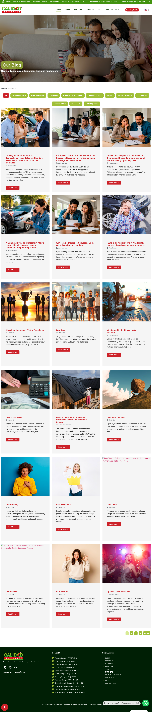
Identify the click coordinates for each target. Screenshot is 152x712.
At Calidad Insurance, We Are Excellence (25, 330)
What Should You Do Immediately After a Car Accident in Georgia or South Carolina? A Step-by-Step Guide (25, 245)
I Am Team (61, 330)
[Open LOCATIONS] (84, 10)
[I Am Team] (76, 301)
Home (3, 88)
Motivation (75, 104)
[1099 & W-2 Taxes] (25, 389)
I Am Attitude (62, 592)
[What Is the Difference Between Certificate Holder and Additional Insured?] (76, 389)
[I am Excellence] (76, 476)
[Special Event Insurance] (126, 563)
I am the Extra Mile (116, 417)
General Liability (94, 95)
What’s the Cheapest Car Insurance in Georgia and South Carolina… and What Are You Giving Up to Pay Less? (126, 158)
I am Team (112, 504)
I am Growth (11, 592)
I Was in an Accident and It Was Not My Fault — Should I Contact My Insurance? (126, 244)
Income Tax (142, 95)
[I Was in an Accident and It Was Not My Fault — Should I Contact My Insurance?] (126, 214)
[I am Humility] (25, 476)
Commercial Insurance (72, 95)
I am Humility (12, 504)
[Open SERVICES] (71, 10)
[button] (145, 703)
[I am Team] (126, 476)
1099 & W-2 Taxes (14, 417)
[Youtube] (15, 667)
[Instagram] (10, 667)
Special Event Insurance (118, 592)
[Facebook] (5, 667)
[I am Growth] (25, 563)
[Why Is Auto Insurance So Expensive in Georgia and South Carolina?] (76, 214)
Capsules (54, 95)
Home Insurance (125, 95)
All (6, 95)
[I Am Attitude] (76, 563)
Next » (146, 633)
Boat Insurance (37, 95)
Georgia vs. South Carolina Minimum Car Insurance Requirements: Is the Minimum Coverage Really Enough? (75, 158)
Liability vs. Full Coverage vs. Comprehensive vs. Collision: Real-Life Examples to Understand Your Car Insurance (24, 159)
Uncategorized (92, 104)
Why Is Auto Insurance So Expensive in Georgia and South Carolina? (75, 244)
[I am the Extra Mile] (126, 389)
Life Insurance (60, 104)
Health (109, 95)
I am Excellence (63, 504)
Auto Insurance (19, 95)
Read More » (12, 188)
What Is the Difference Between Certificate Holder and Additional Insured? (71, 419)
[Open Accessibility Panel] (4, 707)
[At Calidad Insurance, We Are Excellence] (25, 301)
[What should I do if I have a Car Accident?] (126, 301)
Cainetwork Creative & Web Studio (99, 704)
